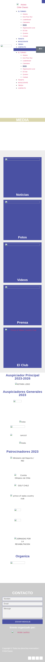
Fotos (22, 237)
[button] (25, 49)
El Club (25, 30)
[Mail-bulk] (41, 658)
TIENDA (20, 44)
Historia (25, 14)
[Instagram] (43, 1)
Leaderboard (27, 19)
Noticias (22, 194)
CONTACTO (22, 47)
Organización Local (29, 28)
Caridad (25, 36)
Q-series (25, 33)
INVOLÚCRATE (23, 41)
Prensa (22, 322)
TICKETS (21, 39)
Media (25, 25)
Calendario (26, 22)
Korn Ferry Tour (27, 17)
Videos (22, 280)
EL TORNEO (22, 11)
